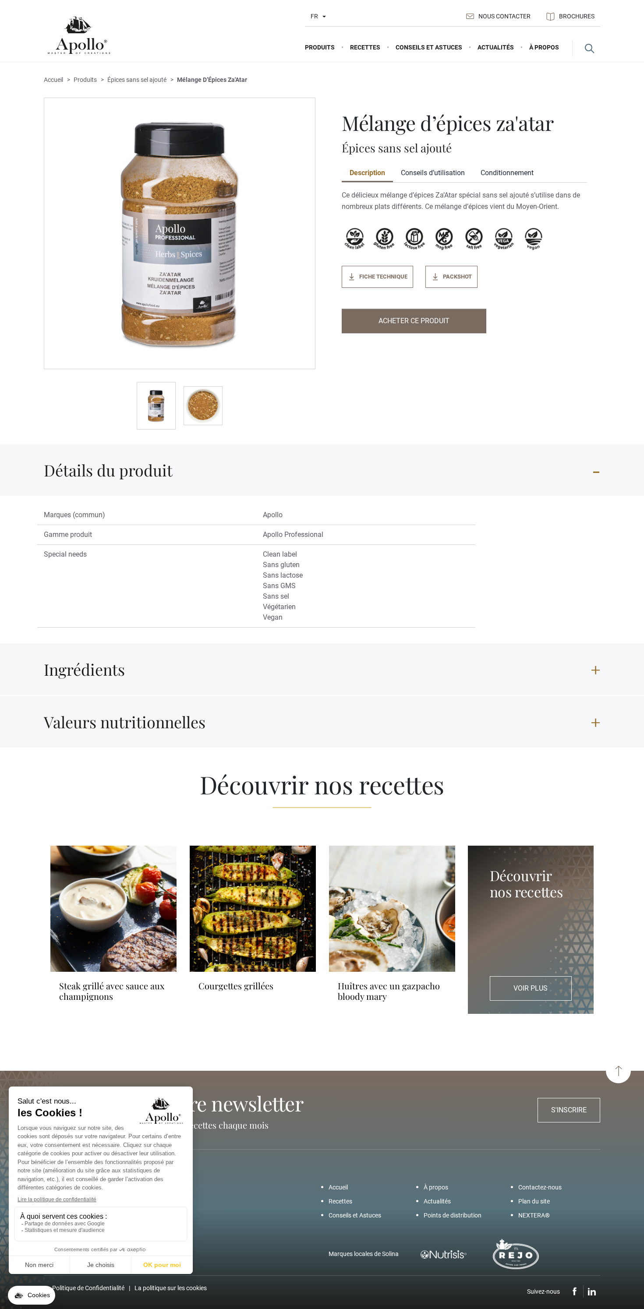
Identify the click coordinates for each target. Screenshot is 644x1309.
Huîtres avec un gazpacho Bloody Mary (389, 991)
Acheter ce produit (414, 321)
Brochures (576, 16)
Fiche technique (383, 276)
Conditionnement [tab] (507, 173)
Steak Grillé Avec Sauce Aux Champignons (111, 991)
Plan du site (534, 1201)
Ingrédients (84, 669)
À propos (436, 1187)
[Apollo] (79, 35)
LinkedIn (592, 1291)
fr (314, 16)
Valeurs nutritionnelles (124, 721)
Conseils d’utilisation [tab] (433, 173)
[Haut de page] (618, 1070)
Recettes (340, 1201)
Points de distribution (452, 1215)
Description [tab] (367, 173)
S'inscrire (569, 1110)
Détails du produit (108, 469)
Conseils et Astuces (355, 1215)
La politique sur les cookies (170, 1287)
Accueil (338, 1187)
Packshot (457, 276)
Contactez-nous (540, 1187)
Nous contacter (504, 16)
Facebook (575, 1291)
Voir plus (530, 988)
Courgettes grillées (235, 986)
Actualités (437, 1201)
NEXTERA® (534, 1215)
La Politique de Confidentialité (84, 1287)
